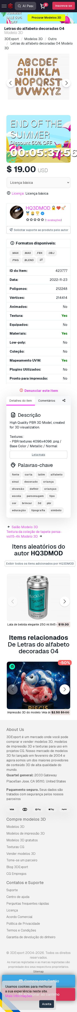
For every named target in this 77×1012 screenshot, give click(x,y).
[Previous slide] (10, 83)
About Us (15, 729)
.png (15, 260)
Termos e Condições (21, 930)
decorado (31, 481)
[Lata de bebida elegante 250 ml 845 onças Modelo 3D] (38, 597)
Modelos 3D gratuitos (22, 840)
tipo (52, 496)
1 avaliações (53, 220)
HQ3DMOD (38, 208)
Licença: (18, 193)
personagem (35, 496)
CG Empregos (16, 874)
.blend (29, 260)
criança (48, 481)
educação (19, 510)
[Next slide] (66, 83)
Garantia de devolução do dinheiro (30, 937)
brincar (27, 503)
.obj (51, 253)
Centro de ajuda (17, 897)
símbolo (56, 510)
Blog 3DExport (17, 867)
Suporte (12, 890)
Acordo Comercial (19, 917)
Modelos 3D (15, 827)
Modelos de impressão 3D (25, 833)
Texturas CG (15, 847)
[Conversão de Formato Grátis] (41, 260)
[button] (64, 601)
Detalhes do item (20, 400)
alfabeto (56, 474)
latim (41, 474)
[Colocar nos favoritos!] (64, 615)
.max (15, 253)
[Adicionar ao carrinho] (56, 615)
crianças (50, 489)
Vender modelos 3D (21, 854)
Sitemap (38, 971)
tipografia (38, 510)
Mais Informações (18, 996)
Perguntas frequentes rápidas (27, 903)
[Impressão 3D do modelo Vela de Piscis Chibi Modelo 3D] (38, 685)
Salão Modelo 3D (25, 527)
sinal (15, 481)
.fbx (40, 253)
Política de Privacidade (23, 923)
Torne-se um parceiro (21, 860)
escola (16, 496)
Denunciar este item (41, 391)
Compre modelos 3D (26, 819)
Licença (12, 910)
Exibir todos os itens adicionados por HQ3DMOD (40, 563)
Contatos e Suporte (25, 882)
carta (28, 474)
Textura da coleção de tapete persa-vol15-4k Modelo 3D (33, 534)
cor (14, 503)
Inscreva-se (63, 6)
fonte (15, 474)
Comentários (46, 400)
